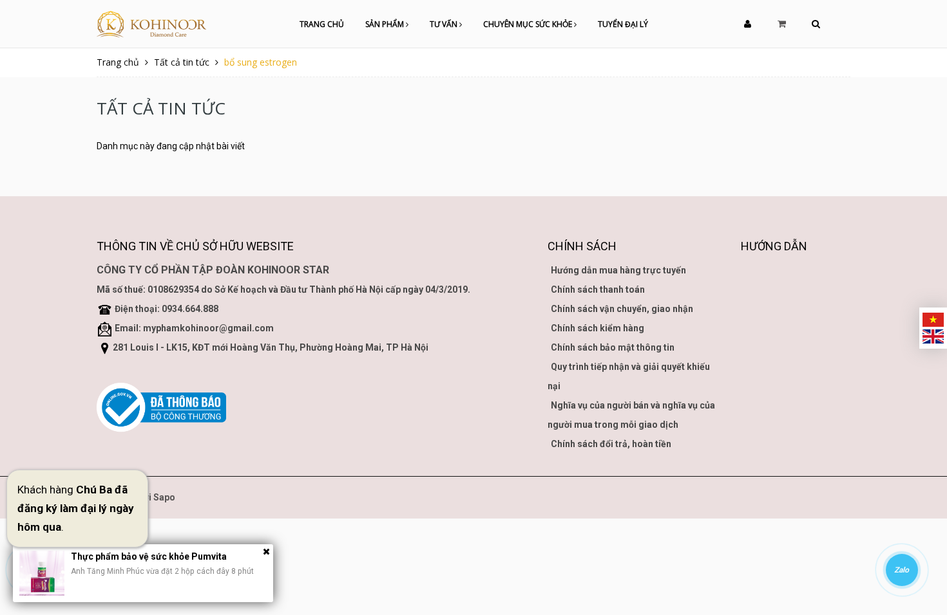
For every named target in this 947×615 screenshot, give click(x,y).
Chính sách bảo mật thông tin (612, 347)
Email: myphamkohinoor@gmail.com (194, 328)
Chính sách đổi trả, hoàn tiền (611, 444)
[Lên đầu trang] (921, 535)
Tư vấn (444, 24)
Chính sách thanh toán (598, 289)
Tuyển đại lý (623, 24)
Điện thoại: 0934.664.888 (166, 309)
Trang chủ (322, 24)
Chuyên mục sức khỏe (528, 24)
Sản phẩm (385, 24)
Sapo (164, 497)
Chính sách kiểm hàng (597, 328)
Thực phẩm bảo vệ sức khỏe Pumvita (149, 556)
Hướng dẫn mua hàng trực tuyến (618, 270)
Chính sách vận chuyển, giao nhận (622, 309)
